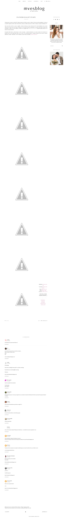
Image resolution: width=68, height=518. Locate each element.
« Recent (7, 511)
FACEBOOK (43, 300)
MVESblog (32, 516)
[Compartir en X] (41, 320)
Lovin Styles (9, 435)
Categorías (36, 1)
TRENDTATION (43, 303)
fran (7, 348)
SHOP (41, 1)
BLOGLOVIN (43, 304)
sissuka (8, 362)
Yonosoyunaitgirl (9, 418)
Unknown (8, 445)
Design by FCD (37, 516)
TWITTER (43, 301)
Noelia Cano (9, 410)
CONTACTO (30, 1)
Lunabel (8, 339)
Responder (7, 344)
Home (19, 1)
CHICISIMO (43, 302)
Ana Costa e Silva (9, 467)
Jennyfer (8, 401)
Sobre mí (24, 1)
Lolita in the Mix (9, 480)
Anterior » (44, 511)
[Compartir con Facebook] (42, 320)
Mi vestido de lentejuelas (11, 455)
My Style (7, 320)
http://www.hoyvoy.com (33, 28)
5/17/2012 (8, 340)
